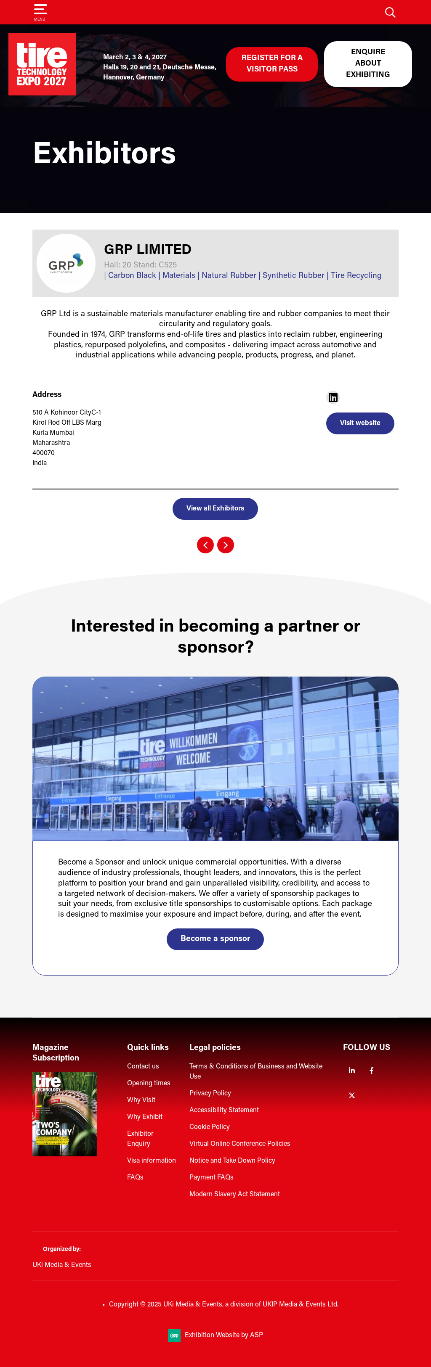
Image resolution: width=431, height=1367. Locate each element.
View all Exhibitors (215, 508)
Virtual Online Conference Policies (239, 1144)
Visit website (360, 423)
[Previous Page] (205, 545)
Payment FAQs (211, 1177)
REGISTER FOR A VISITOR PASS (272, 64)
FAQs (135, 1177)
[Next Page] (225, 545)
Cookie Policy (209, 1127)
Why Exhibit (144, 1117)
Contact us (143, 1066)
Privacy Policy (210, 1093)
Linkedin (352, 1071)
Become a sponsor (215, 939)
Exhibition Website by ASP (224, 1335)
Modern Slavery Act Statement (234, 1194)
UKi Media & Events (61, 1265)
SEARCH (390, 12)
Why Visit (141, 1100)
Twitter (352, 1096)
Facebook (372, 1071)
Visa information (151, 1161)
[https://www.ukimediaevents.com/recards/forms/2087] (64, 1154)
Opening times (148, 1083)
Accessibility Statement (224, 1110)
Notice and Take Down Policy (232, 1161)
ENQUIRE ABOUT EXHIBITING (368, 64)
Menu (39, 19)
